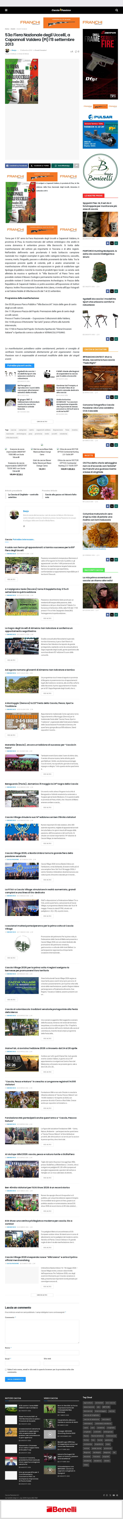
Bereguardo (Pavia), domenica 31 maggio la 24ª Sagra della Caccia (41, 783)
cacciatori (106, 1419)
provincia (38, 434)
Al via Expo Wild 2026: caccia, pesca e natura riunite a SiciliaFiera (39, 1154)
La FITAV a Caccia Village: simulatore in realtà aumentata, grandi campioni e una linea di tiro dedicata (40, 891)
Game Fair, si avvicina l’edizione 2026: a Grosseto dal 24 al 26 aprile (41, 1048)
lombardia (88, 1444)
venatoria (63, 434)
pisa (30, 434)
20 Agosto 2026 (24, 381)
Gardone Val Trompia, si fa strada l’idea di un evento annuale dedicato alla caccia (67, 389)
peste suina (96, 1448)
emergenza (108, 1432)
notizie (86, 1448)
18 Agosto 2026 (23, 595)
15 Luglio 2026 (24, 395)
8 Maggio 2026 (23, 974)
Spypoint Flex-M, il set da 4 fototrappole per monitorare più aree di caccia (100, 206)
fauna (86, 1436)
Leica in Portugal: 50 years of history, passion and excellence (68, 1456)
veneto (106, 1461)
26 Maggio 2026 (23, 787)
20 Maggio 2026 (23, 820)
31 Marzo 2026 (23, 1191)
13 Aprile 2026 (23, 1124)
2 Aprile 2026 (88, 393)
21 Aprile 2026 (23, 1052)
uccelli (54, 434)
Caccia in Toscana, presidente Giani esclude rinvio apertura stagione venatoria (29, 1461)
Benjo (14, 50)
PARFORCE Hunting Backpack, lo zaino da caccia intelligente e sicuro (100, 253)
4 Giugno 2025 (89, 610)
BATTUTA (106, 1407)
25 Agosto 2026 (25, 1484)
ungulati (106, 1457)
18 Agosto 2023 (64, 1476)
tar (114, 1452)
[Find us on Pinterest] (117, 1495)
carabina (100, 1428)
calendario (88, 1424)
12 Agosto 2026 (23, 634)
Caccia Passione (13, 860)
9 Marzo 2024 (63, 1425)
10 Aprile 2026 (23, 1158)
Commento (10, 1317)
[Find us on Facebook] (104, 1495)
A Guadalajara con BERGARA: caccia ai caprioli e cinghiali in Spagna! (66, 1469)
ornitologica (21, 434)
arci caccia (110, 1403)
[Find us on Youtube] (114, 1495)
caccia (13, 430)
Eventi (13, 29)
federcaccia (111, 1436)
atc (98, 1407)
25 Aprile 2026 (23, 1016)
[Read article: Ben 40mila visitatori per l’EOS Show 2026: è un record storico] (22, 1202)
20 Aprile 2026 (23, 1088)
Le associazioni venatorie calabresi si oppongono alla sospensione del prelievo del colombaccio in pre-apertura (29, 1433)
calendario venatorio (103, 1424)
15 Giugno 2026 (24, 412)
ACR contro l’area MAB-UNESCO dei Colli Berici (29, 1406)
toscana (87, 1457)
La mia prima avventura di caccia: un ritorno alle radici (98, 579)
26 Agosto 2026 (25, 1441)
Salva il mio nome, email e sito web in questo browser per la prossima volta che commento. (40, 1370)
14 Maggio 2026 (26, 860)
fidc (93, 1440)
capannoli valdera (43, 430)
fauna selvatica (97, 1436)
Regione (87, 1452)
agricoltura (88, 1403)
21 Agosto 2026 (89, 287)
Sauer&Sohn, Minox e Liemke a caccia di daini (68, 1421)
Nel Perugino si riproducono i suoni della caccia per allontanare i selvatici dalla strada (29, 389)
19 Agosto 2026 (23, 554)
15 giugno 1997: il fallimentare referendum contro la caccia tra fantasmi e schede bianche (29, 404)
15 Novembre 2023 (65, 1436)
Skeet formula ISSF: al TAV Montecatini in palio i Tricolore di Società (29, 1418)
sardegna (97, 1452)
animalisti (99, 1403)
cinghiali (87, 1432)
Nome (8, 1348)
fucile (100, 1440)
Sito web (47, 1358)
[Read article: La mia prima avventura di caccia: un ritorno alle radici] (100, 595)
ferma (86, 1440)
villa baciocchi (12, 438)
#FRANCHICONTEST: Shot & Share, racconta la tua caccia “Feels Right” (99, 359)
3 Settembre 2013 (26, 50)
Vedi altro (12, 579)
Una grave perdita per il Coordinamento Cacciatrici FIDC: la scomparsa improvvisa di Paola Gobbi (29, 1476)
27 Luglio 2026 (23, 673)
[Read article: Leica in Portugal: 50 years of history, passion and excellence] (50, 1457)
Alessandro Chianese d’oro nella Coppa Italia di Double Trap (29, 1447)
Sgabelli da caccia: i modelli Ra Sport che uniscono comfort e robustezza (27, 375)
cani (92, 1428)
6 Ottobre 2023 (64, 1449)
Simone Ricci (11, 554)
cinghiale (111, 1428)
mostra (74, 430)
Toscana (96, 1457)
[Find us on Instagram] (107, 1495)
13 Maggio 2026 (23, 896)
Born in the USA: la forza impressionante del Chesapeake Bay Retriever (67, 1408)
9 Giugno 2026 (62, 414)
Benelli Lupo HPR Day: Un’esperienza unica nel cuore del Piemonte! (67, 1444)
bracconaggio (100, 1411)
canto (31, 430)
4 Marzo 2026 (88, 441)
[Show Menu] (6, 10)
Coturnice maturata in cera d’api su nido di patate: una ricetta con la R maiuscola (97, 516)
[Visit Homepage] (61, 10)
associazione (89, 1407)
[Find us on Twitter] (110, 1495)
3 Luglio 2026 (88, 502)
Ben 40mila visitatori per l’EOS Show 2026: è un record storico (37, 1187)
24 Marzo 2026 (23, 1227)
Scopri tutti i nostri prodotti (42, 481)
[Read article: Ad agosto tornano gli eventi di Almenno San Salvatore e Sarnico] (22, 684)
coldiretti (97, 1432)
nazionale (10, 434)
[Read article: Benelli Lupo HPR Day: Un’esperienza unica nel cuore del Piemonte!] (50, 1445)
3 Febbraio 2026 (89, 555)
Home (7, 29)
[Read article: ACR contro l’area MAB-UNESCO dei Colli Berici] (11, 1409)
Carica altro (42, 422)
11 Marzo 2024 (64, 1415)
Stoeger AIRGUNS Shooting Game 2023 (66, 1432)
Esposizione (58, 430)
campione (23, 430)
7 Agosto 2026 (63, 379)
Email (8, 1359)
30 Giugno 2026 (23, 709)
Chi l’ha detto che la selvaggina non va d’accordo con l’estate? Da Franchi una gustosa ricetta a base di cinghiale (100, 467)
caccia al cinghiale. (91, 1415)
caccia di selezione (91, 1419)
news (108, 1444)
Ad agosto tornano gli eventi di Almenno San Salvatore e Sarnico (40, 669)
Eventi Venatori (22, 29)
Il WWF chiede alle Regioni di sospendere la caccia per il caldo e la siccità (67, 373)
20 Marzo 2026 (26, 1264)
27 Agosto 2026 (25, 1411)
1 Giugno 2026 (23, 751)
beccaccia (88, 1411)
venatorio (97, 1461)
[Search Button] (117, 10)
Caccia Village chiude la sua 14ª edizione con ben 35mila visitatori (40, 817)
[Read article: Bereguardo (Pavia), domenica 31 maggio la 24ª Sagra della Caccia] (22, 798)
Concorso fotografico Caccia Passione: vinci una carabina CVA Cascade (98, 407)
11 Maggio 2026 (23, 932)
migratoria (99, 1444)
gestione (108, 1440)
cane (86, 1428)
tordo (47, 434)
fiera (67, 430)
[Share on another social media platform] (76, 165)
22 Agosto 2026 (89, 239)
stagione (107, 1452)
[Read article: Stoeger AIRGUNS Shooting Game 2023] (50, 1434)
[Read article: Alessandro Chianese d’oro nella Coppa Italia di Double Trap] (11, 1448)
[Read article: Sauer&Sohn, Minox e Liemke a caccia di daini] (50, 1423)
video (86, 1465)
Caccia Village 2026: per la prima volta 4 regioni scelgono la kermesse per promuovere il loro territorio (37, 969)
